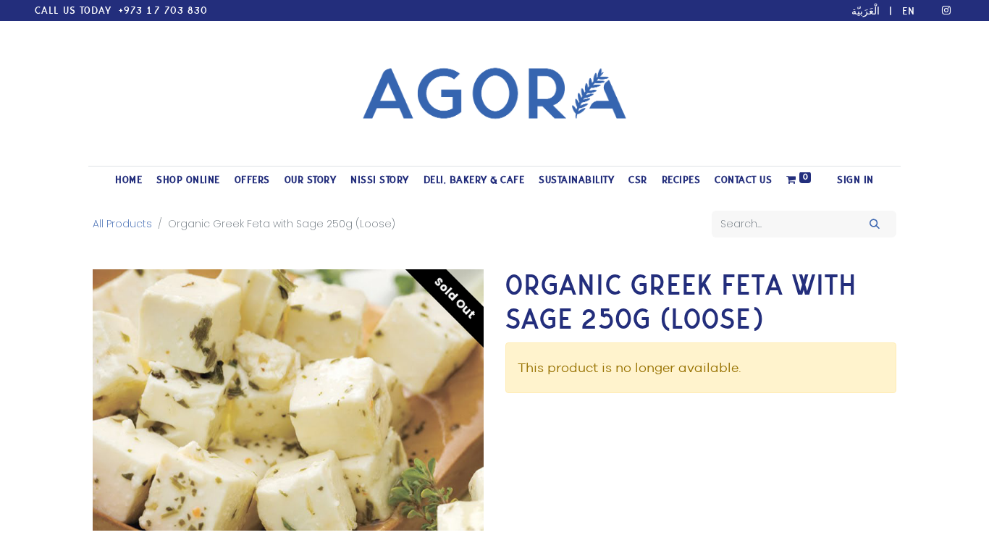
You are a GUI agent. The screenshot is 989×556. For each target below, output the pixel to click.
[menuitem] (128, 180)
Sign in (855, 180)
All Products (122, 223)
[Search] (875, 224)
